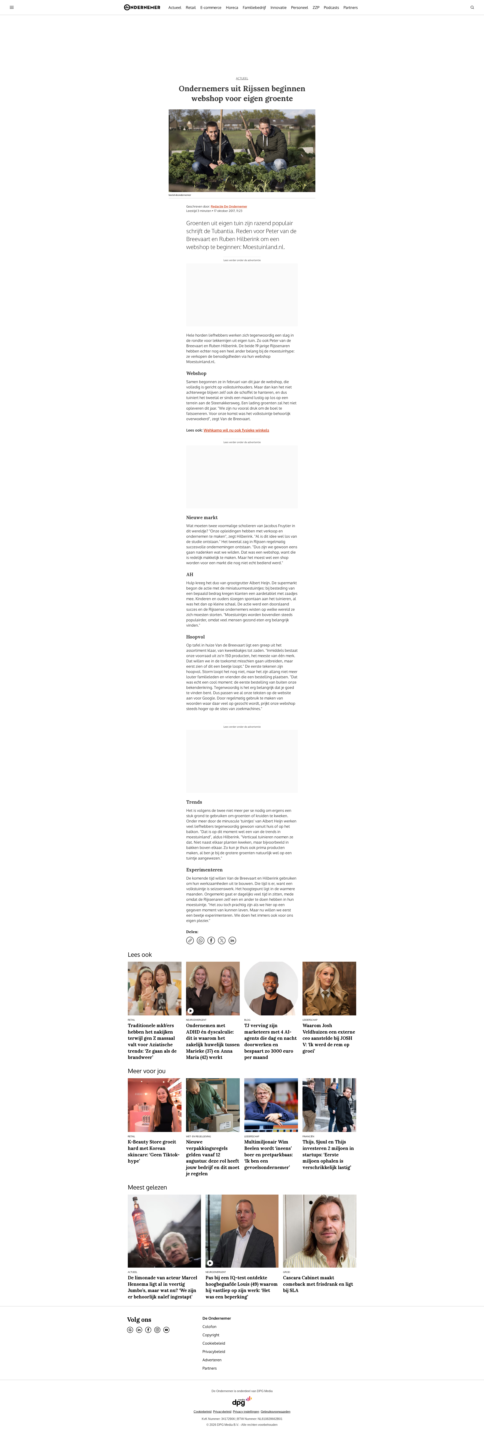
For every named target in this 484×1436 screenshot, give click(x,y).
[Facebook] (148, 1330)
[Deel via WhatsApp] (200, 940)
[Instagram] (157, 1330)
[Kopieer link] (190, 940)
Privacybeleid (222, 1411)
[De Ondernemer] (142, 7)
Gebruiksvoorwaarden (275, 1411)
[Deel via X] (222, 940)
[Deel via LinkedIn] (232, 940)
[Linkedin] (139, 1330)
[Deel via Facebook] (211, 940)
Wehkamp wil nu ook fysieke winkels (236, 430)
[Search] (472, 7)
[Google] (130, 1330)
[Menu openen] (11, 7)
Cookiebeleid (203, 1411)
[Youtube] (166, 1330)
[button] (246, 1411)
